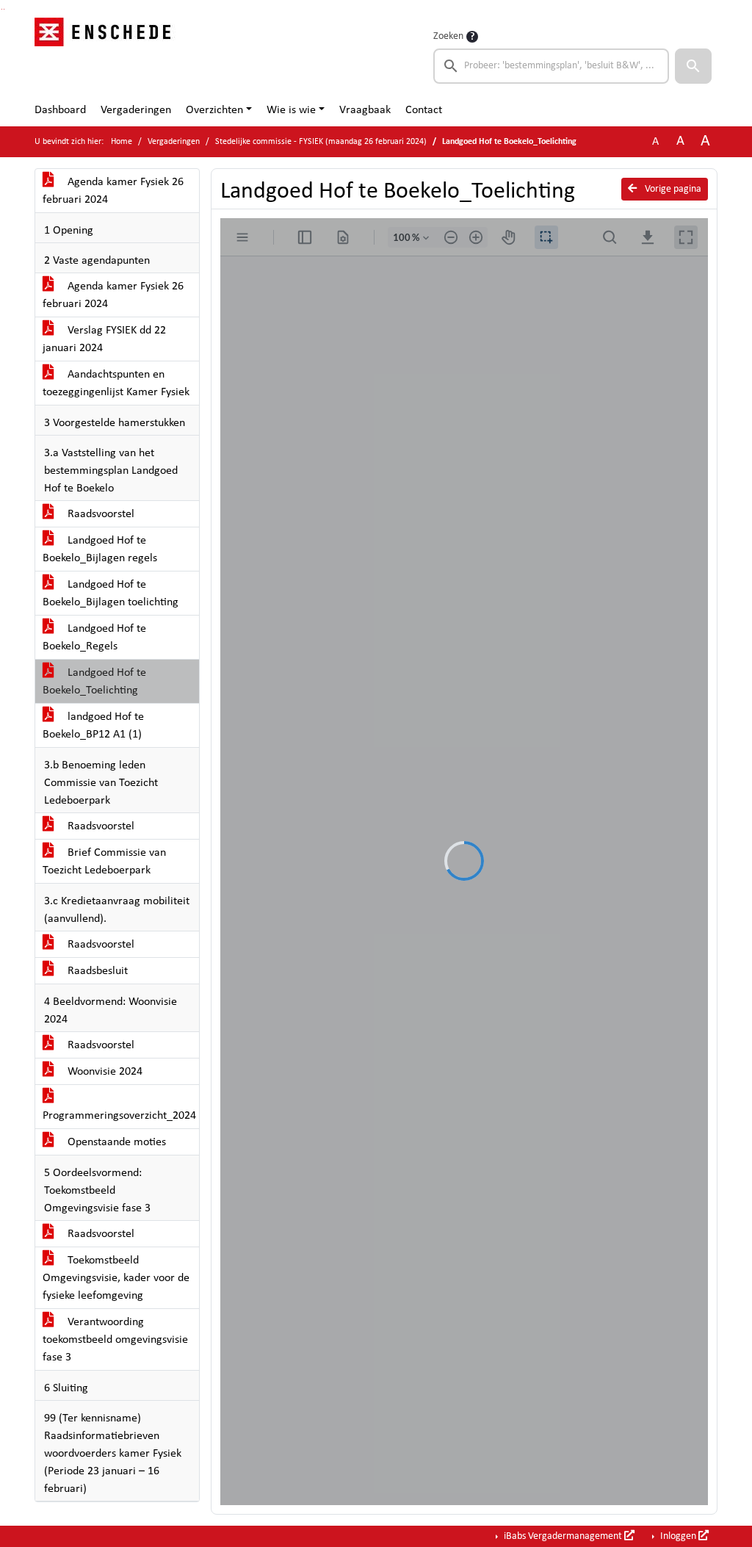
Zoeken (448, 36)
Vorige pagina (672, 189)
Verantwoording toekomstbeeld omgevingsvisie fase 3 (115, 1339)
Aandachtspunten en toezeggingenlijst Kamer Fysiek (116, 383)
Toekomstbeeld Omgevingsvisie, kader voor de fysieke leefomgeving (116, 1278)
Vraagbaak (365, 110)
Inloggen (678, 1536)
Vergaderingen (136, 110)
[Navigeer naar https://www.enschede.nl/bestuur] (107, 56)
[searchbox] (551, 66)
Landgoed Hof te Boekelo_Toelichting (94, 681)
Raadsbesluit (96, 971)
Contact (423, 110)
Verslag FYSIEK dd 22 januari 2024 (104, 339)
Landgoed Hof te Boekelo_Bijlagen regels (100, 549)
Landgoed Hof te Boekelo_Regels (94, 637)
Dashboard (60, 110)
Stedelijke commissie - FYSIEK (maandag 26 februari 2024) (321, 141)
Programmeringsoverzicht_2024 (119, 1116)
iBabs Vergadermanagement (563, 1536)
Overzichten (214, 110)
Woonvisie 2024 (103, 1072)
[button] (693, 66)
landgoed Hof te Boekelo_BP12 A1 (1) (93, 725)
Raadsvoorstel (99, 514)
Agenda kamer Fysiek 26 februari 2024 (113, 191)
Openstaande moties (115, 1142)
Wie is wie (291, 110)
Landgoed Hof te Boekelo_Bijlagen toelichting (110, 593)
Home (121, 141)
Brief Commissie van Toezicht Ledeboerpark (104, 861)
